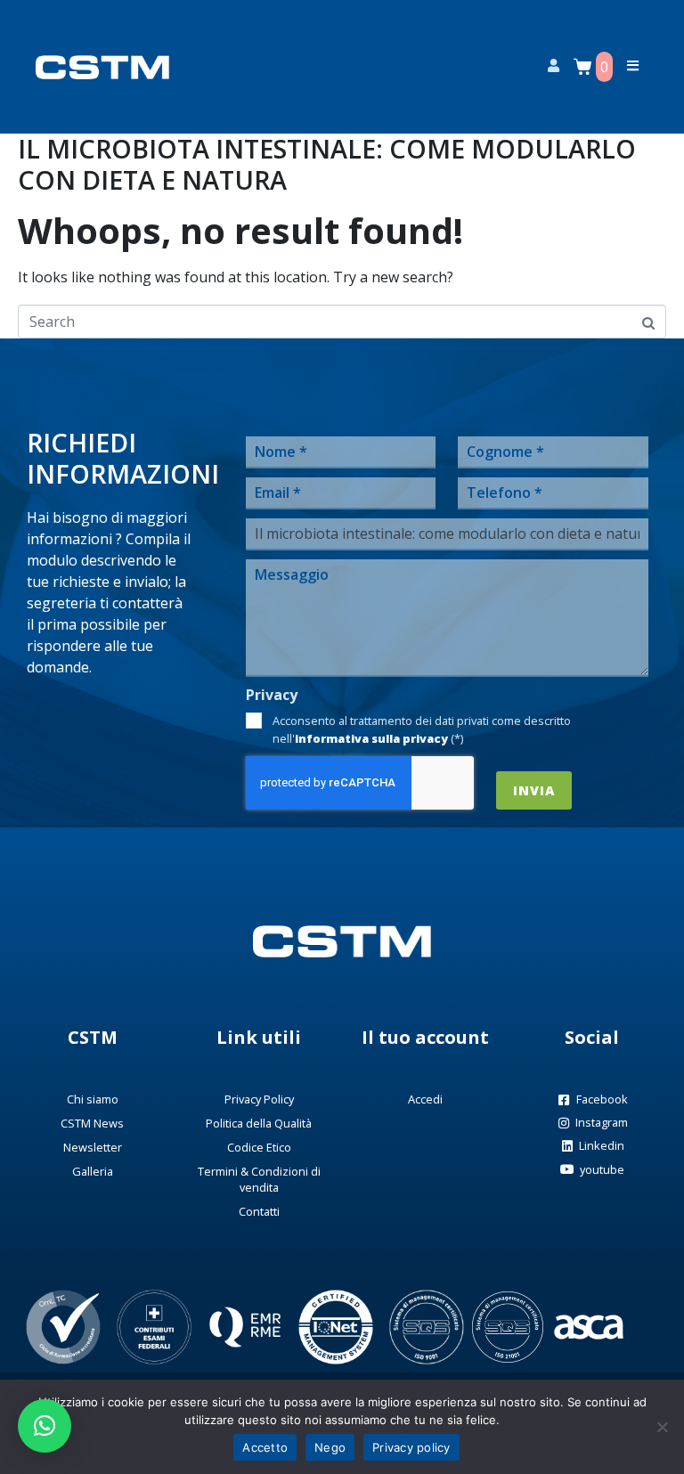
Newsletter (92, 1147)
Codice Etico (259, 1147)
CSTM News (92, 1123)
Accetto (265, 1447)
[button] (44, 1426)
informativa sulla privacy (371, 738)
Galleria (92, 1171)
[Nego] (662, 1427)
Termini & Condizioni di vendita (259, 1179)
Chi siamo (92, 1099)
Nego (330, 1447)
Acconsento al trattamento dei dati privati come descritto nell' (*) (422, 729)
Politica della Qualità (259, 1123)
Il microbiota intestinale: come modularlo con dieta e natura (327, 164)
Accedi (425, 1099)
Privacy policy (411, 1447)
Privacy (271, 695)
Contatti (259, 1211)
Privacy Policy (259, 1099)
